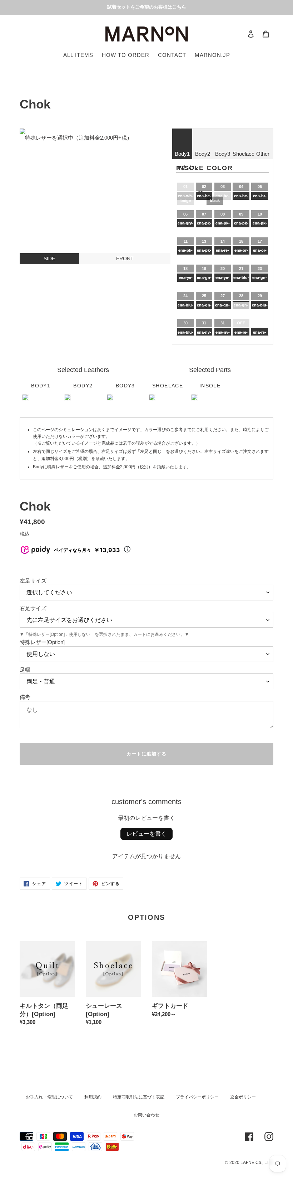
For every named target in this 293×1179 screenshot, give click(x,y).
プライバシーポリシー (197, 1097)
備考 (25, 697)
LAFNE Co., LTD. (256, 1162)
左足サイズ (33, 581)
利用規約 (92, 1097)
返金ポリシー (243, 1097)
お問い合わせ (146, 1114)
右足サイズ (33, 608)
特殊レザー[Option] (42, 642)
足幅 (25, 670)
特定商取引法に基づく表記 (138, 1097)
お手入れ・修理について (49, 1097)
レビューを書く (146, 834)
